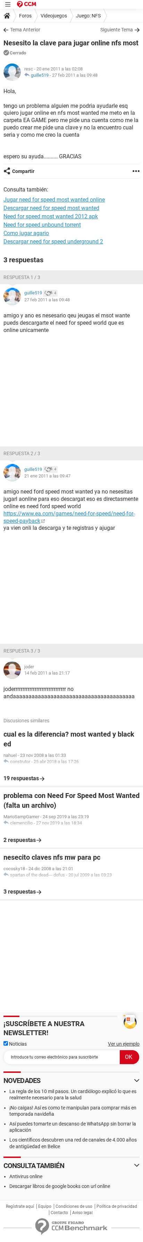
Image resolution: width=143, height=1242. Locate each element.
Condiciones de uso (74, 1206)
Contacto (59, 1212)
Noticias (17, 1044)
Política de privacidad (116, 1206)
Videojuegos (54, 15)
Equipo (44, 1206)
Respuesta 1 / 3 (21, 277)
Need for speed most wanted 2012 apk (50, 216)
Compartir (23, 171)
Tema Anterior (25, 29)
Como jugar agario (26, 233)
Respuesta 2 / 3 (21, 453)
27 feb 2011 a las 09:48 (75, 75)
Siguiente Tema (116, 29)
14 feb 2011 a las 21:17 (47, 673)
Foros (25, 15)
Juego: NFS (88, 15)
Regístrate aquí (20, 1206)
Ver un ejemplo (124, 1044)
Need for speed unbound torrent (42, 224)
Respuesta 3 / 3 (21, 651)
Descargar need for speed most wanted (51, 208)
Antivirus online (25, 1176)
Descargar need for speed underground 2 (53, 241)
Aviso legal (82, 1212)
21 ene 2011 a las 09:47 (47, 476)
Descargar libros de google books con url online (59, 1186)
